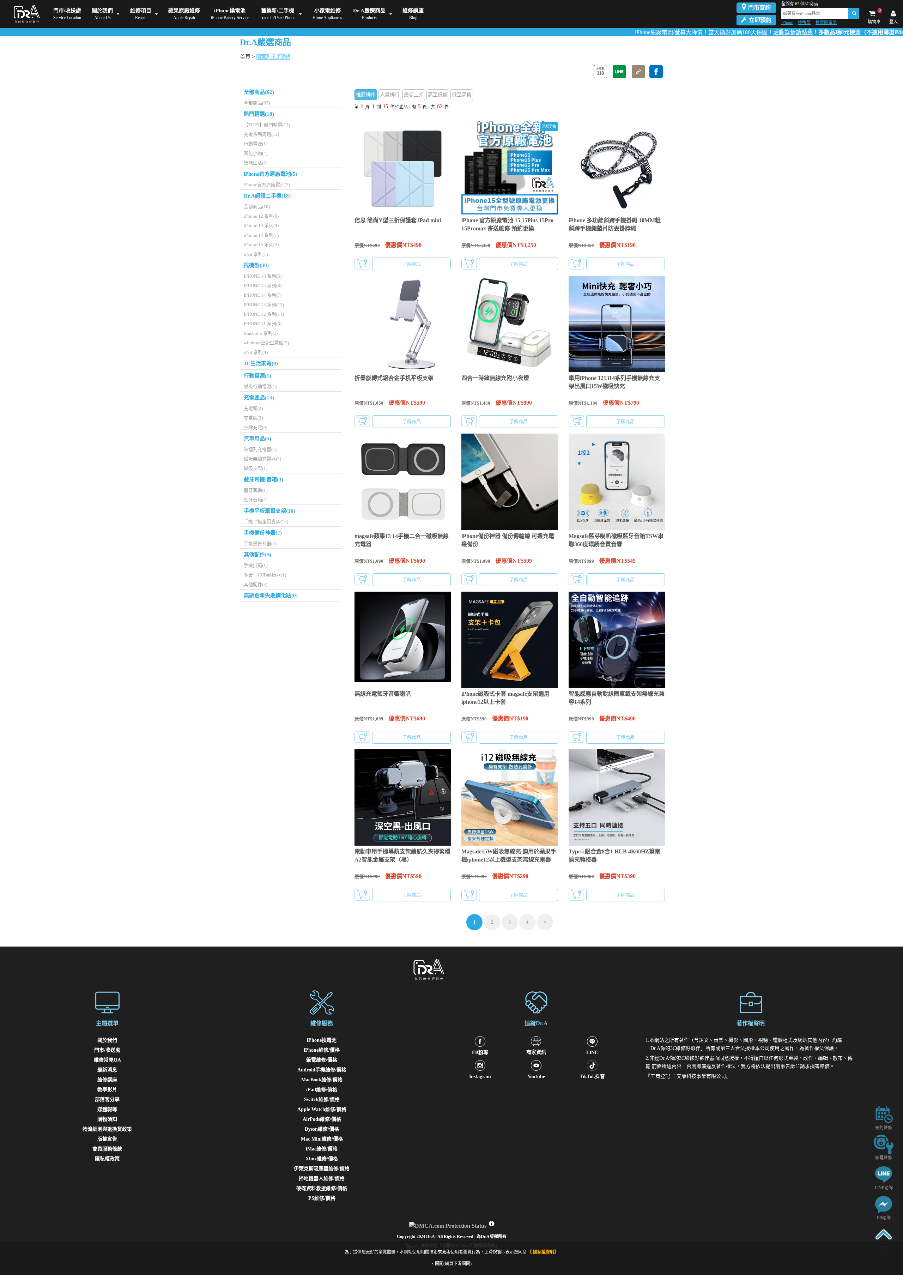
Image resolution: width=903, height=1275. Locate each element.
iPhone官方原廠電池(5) (270, 174)
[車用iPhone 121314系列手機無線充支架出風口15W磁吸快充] (617, 324)
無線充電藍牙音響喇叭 (382, 694)
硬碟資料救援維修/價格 (321, 1188)
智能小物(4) (255, 153)
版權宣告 (107, 1139)
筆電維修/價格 (321, 1060)
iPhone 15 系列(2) (261, 244)
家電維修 (883, 1157)
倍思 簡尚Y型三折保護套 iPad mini (397, 220)
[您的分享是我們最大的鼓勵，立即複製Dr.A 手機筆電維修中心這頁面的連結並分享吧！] (638, 72)
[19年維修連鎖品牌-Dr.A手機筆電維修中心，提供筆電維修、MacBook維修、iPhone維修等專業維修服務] (25, 14)
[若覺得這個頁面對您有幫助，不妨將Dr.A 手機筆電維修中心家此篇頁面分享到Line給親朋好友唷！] (619, 72)
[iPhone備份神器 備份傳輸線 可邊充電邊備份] (509, 482)
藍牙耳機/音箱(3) (263, 479)
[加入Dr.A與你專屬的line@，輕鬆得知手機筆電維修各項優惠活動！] (883, 1174)
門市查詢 (759, 8)
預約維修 (883, 1127)
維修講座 (107, 1079)
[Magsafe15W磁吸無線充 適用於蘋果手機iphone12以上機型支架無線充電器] (509, 797)
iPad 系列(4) (256, 352)
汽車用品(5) (257, 438)
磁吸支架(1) (255, 468)
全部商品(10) (257, 206)
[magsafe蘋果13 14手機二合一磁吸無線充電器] (402, 482)
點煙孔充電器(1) (260, 449)
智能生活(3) (255, 162)
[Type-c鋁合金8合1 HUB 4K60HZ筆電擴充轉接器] (617, 797)
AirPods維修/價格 (322, 1119)
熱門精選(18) (259, 114)
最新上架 (414, 94)
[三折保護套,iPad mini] (402, 166)
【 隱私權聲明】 (543, 1252)
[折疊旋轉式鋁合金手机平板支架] (402, 324)
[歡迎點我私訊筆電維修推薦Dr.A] (883, 1204)
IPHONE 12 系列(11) (264, 314)
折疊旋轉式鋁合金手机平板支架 (394, 378)
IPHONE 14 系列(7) (262, 295)
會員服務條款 (107, 1149)
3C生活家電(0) (261, 363)
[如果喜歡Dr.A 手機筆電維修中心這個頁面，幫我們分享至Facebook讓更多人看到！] (656, 72)
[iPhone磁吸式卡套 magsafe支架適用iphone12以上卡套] (509, 640)
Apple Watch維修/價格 (321, 1109)
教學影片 (107, 1089)
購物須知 (107, 1119)
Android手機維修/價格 (321, 1069)
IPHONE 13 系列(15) (264, 304)
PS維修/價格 (321, 1198)
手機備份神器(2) (263, 533)
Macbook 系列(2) (261, 333)
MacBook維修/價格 (322, 1079)
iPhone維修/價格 (322, 1050)
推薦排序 (366, 94)
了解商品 (411, 263)
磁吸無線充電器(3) (262, 458)
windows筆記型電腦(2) (266, 342)
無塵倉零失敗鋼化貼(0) (271, 595)
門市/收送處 (107, 1050)
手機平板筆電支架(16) (269, 511)
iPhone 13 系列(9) (261, 225)
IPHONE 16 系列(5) (262, 276)
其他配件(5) (257, 554)
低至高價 (462, 94)
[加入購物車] (362, 264)
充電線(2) (253, 418)
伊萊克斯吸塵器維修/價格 (322, 1168)
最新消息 (107, 1069)
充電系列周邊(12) (261, 134)
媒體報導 (107, 1109)
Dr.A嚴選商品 (273, 57)
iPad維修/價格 (321, 1089)
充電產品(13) (259, 397)
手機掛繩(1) (255, 565)
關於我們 (107, 1040)
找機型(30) (256, 265)
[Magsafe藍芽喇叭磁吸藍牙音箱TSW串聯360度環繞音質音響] (617, 482)
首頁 (245, 57)
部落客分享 (107, 1099)
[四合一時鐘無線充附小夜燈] (509, 324)
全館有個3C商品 (799, 3)
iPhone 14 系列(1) (261, 235)
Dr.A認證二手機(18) (267, 196)
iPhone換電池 (322, 1040)
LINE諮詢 (884, 1187)
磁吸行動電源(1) (260, 386)
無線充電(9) (255, 427)
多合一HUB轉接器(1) (265, 575)
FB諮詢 (884, 1217)
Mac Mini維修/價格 (322, 1139)
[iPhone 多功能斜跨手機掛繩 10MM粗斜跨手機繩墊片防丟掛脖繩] (617, 166)
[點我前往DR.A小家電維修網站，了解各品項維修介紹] (883, 1144)
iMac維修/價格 (322, 1149)
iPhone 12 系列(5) (261, 216)
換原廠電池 (826, 22)
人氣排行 (390, 94)
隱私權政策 (107, 1158)
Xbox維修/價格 (321, 1158)
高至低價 (438, 94)
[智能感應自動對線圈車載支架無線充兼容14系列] (617, 640)
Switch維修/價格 (322, 1099)
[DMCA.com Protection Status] (448, 1224)
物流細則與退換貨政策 (107, 1129)
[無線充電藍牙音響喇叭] (402, 640)
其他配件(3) (255, 584)
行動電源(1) (255, 143)
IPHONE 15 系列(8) (262, 285)
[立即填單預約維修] (883, 1114)
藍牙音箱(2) (255, 499)
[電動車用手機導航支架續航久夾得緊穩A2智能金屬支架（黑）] (402, 797)
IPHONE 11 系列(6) (262, 323)
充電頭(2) (253, 408)
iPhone (787, 22)
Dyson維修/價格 (322, 1129)
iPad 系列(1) (256, 254)
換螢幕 (804, 22)
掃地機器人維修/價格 (322, 1178)
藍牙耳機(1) (255, 490)
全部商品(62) (259, 92)
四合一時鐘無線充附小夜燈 (495, 378)
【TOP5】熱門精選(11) (267, 124)
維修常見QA (107, 1060)
